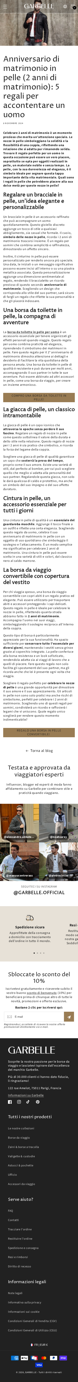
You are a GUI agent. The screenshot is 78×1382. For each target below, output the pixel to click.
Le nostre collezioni (21, 1128)
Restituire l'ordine (20, 1239)
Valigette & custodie (21, 1156)
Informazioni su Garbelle (26, 1095)
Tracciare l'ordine (20, 1229)
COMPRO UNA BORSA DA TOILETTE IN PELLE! (39, 397)
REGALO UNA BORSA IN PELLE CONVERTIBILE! (39, 732)
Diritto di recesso (19, 1266)
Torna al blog (41, 750)
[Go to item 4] (43, 953)
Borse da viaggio (19, 1138)
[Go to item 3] (40, 953)
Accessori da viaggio (21, 1184)
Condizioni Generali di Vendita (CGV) (32, 1321)
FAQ (10, 1211)
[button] (5, 6)
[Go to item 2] (37, 953)
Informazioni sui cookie (24, 1312)
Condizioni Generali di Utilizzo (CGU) (32, 1330)
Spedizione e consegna (23, 1248)
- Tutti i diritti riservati (49, 1372)
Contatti (13, 1220)
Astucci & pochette (20, 1165)
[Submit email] (69, 1017)
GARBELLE (31, 1372)
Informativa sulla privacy (24, 1302)
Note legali (15, 1293)
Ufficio (12, 1175)
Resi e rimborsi (18, 1257)
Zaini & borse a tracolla (23, 1147)
